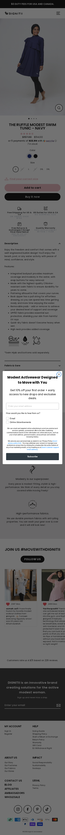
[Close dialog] (59, 374)
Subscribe (32, 456)
